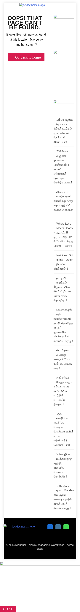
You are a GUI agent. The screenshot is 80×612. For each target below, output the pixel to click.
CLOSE (8, 609)
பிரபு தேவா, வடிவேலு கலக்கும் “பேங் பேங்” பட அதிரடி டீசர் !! (63, 359)
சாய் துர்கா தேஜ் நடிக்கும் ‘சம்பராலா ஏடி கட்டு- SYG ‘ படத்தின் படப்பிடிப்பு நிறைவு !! (63, 391)
